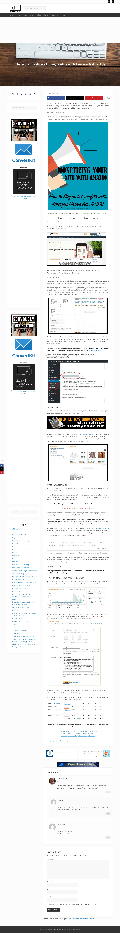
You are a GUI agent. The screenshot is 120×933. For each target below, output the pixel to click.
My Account (16, 591)
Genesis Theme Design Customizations (24, 571)
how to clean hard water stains (99, 528)
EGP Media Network (53, 929)
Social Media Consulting (19, 630)
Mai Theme (79, 929)
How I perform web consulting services (24, 577)
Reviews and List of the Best (21, 621)
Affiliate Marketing (53, 742)
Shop (14, 627)
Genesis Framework (96, 350)
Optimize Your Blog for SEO (20, 607)
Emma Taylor (61, 825)
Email (49, 889)
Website (49, 897)
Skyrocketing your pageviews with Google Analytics (78, 733)
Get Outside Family (18, 574)
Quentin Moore (62, 779)
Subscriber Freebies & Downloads (23, 636)
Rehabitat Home (17, 618)
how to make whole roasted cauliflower (91, 515)
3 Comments (61, 93)
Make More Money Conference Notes (24, 583)
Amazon (60, 742)
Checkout (15, 553)
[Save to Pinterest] (2, 472)
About (14, 532)
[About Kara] (24, 209)
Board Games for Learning (20, 541)
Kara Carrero (62, 801)
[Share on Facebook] (2, 465)
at (57, 781)
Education (15, 562)
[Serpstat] (78, 766)
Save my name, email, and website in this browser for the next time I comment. (73, 904)
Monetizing (66, 742)
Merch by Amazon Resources (21, 586)
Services (14, 624)
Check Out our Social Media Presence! (24, 550)
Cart (13, 547)
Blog (13, 538)
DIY (13, 559)
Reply (108, 792)
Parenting (15, 610)
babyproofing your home (83, 434)
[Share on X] (2, 469)
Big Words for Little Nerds (20, 535)
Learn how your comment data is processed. (82, 919)
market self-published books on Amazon (84, 508)
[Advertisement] (60, 30)
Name (49, 882)
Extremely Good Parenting (20, 565)
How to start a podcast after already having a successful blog (78, 731)
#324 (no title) (16, 529)
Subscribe (15, 633)
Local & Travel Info (18, 580)
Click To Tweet (100, 548)
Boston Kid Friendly (18, 544)
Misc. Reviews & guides (19, 588)
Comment (50, 859)
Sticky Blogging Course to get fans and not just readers (78, 736)
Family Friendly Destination (20, 568)
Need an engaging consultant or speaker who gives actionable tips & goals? (23, 597)
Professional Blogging (57, 740)
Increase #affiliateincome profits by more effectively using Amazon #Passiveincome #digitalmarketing (75, 544)
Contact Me (16, 556)
